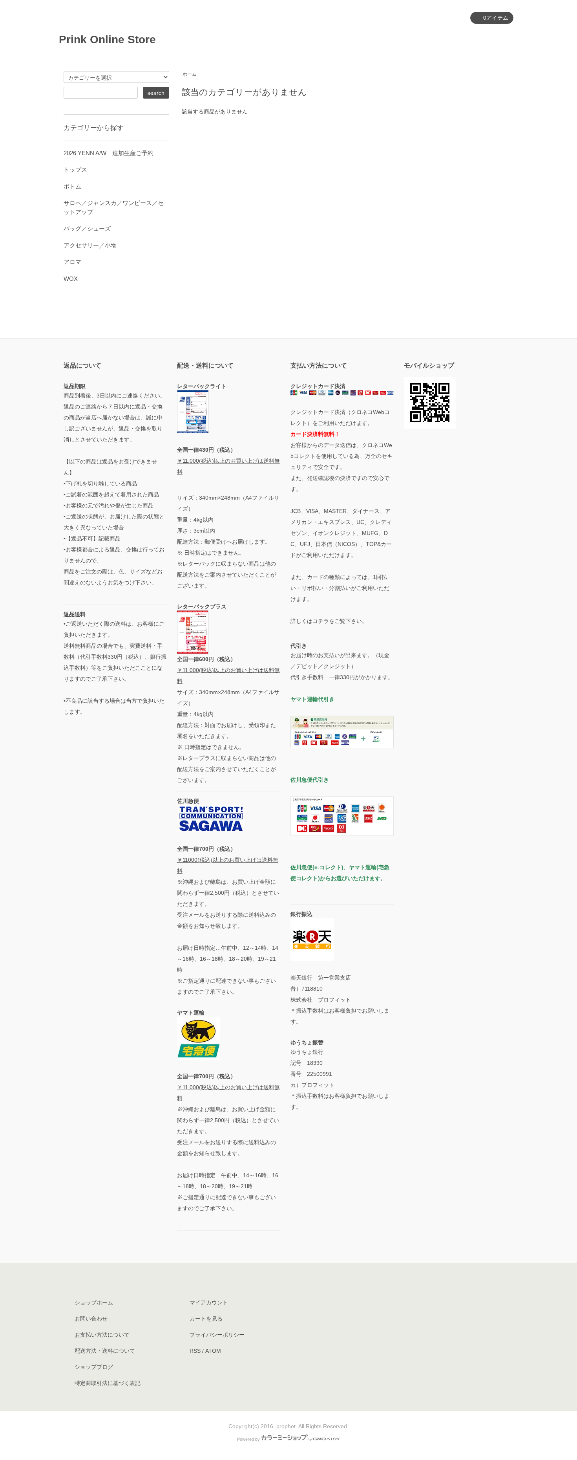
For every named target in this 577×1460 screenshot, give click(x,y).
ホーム (257, 39)
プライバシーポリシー (217, 1335)
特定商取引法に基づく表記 (108, 1383)
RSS (195, 1351)
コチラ (320, 621)
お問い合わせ (491, 39)
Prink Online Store (113, 39)
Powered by (248, 1439)
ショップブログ (94, 1367)
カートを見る (206, 1318)
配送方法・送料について (105, 1351)
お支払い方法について (102, 1335)
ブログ (445, 39)
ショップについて (393, 39)
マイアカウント (440, 18)
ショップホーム (94, 1302)
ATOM (213, 1351)
